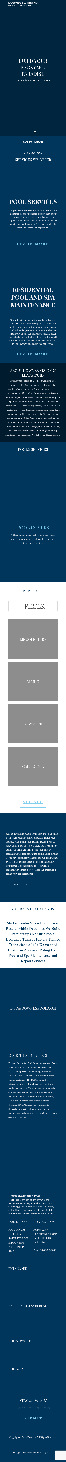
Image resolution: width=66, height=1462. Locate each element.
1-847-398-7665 (48, 1250)
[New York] (33, 723)
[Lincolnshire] (33, 639)
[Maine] (33, 681)
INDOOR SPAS (16, 1242)
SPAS (11, 1251)
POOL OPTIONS (17, 1247)
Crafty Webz (45, 1452)
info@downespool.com (33, 1008)
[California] (33, 766)
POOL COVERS (33, 527)
